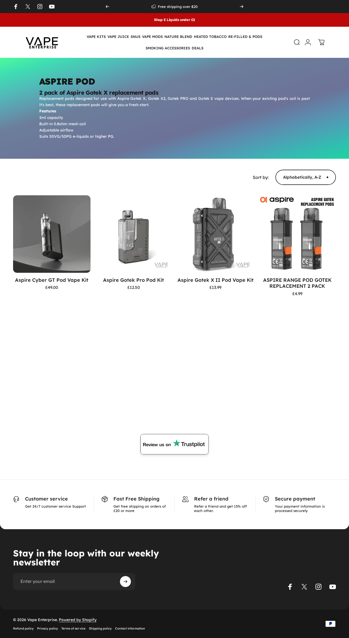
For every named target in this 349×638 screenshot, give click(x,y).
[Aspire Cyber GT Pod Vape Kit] (52, 234)
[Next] (242, 6)
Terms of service (73, 628)
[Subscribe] (125, 581)
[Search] (294, 42)
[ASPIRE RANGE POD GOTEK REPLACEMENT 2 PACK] (297, 234)
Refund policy (23, 628)
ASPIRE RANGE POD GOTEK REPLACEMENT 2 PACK (297, 283)
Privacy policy (47, 628)
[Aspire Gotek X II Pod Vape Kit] (215, 234)
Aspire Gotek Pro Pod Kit (133, 280)
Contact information (130, 628)
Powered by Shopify (78, 619)
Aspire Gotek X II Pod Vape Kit (215, 280)
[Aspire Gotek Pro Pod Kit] (133, 234)
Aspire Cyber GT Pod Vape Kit (51, 280)
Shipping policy (100, 628)
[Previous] (107, 6)
